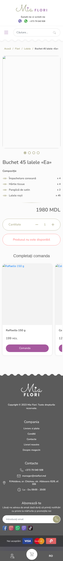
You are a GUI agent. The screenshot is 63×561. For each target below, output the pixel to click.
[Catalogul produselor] (7, 32)
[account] (12, 556)
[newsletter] (56, 519)
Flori (17, 48)
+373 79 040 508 (34, 470)
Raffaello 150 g (16, 330)
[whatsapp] (26, 21)
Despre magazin (31, 450)
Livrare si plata (31, 428)
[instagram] (11, 528)
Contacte (31, 439)
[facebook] (5, 528)
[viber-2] (24, 528)
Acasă (7, 48)
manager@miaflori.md (34, 476)
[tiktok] (30, 528)
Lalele (27, 48)
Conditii (31, 433)
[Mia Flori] (31, 8)
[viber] (20, 21)
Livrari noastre (31, 444)
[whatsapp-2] (17, 528)
